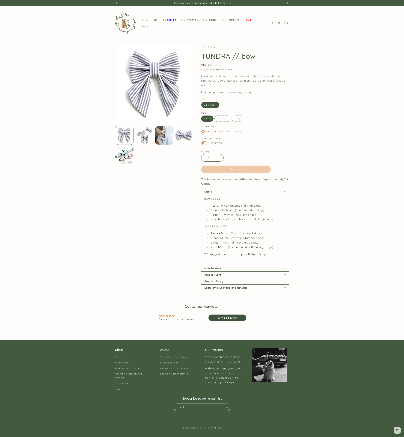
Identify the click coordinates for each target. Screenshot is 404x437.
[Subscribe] (226, 407)
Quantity (205, 151)
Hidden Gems (196, 428)
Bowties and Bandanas (128, 368)
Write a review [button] (227, 317)
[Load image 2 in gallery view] (144, 135)
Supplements (122, 383)
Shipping (205, 69)
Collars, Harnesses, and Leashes (128, 375)
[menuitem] (145, 20)
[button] (272, 23)
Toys (117, 388)
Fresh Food (121, 362)
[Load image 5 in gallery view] (124, 155)
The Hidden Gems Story (173, 357)
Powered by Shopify (212, 428)
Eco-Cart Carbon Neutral (174, 373)
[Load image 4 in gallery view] (184, 135)
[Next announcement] (287, 3)
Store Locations (169, 362)
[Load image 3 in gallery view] (164, 135)
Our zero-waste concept (174, 368)
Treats (118, 357)
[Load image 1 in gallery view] (124, 135)
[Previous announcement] (116, 3)
